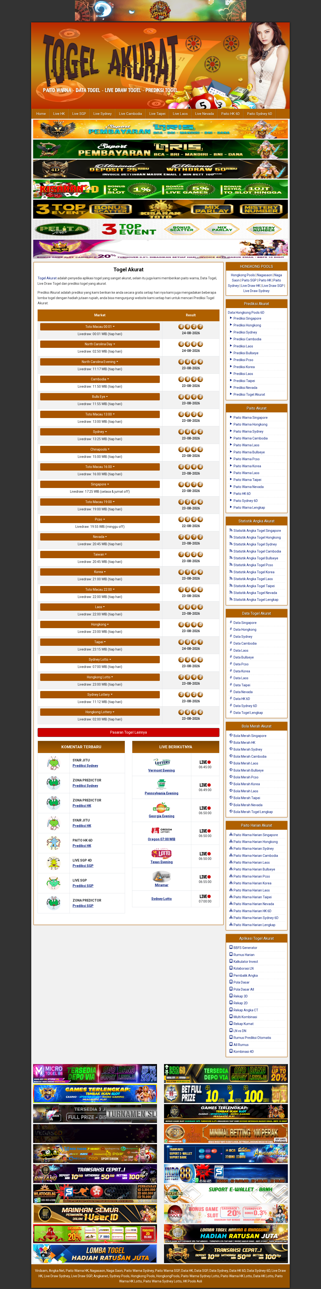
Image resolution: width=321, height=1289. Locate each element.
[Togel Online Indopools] (226, 1214)
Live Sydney (103, 114)
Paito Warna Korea (247, 466)
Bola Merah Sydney (247, 749)
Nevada (98, 537)
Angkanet (101, 1276)
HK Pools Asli (192, 1281)
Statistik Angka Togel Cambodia (257, 551)
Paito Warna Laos (246, 445)
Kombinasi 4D (243, 1051)
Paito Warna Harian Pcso (251, 876)
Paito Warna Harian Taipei (252, 897)
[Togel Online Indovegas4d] (226, 1254)
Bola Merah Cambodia (249, 756)
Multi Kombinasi (245, 1017)
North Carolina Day (98, 344)
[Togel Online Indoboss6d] (226, 1074)
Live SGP (79, 114)
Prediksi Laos (243, 346)
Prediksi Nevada (245, 388)
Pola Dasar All (243, 989)
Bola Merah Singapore (249, 736)
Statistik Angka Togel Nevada (255, 593)
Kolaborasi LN (243, 968)
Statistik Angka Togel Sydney (255, 544)
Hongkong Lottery (99, 712)
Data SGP (201, 1271)
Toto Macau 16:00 (98, 467)
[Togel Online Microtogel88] (95, 1074)
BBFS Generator (245, 948)
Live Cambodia (130, 114)
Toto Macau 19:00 (98, 502)
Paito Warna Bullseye (249, 452)
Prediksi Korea (244, 367)
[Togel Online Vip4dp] (226, 1114)
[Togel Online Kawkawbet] (95, 1114)
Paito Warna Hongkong (250, 424)
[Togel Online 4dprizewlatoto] (95, 1214)
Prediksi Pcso (243, 360)
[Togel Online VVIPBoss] (160, 129)
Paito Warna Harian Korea (252, 883)
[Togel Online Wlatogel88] (95, 1194)
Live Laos (180, 114)
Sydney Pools (119, 1276)
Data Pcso (241, 664)
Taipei (98, 642)
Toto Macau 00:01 (98, 327)
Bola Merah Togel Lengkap (253, 812)
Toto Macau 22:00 (98, 589)
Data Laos (240, 650)
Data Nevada (243, 692)
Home (41, 114)
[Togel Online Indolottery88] (226, 1174)
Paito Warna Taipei (247, 480)
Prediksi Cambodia (247, 339)
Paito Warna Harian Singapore (255, 835)
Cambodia (98, 379)
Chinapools (98, 449)
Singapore (98, 484)
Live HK (59, 114)
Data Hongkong (244, 629)
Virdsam (41, 1271)
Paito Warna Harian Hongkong (255, 842)
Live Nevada (204, 114)
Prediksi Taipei (244, 381)
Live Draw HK (250, 286)
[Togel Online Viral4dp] (160, 249)
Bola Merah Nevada (247, 805)
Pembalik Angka (245, 975)
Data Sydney (242, 636)
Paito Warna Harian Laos (251, 862)
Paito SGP (249, 280)
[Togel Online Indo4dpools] (95, 1254)
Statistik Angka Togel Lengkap (255, 600)
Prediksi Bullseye (245, 353)
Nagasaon (264, 275)
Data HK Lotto (263, 1276)
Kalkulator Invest (245, 962)
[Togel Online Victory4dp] (95, 1094)
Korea (98, 572)
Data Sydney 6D (245, 706)
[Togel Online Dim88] (160, 149)
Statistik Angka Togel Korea (253, 572)
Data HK (187, 1271)
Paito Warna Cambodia (250, 438)
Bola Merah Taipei (246, 798)
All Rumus (241, 1045)
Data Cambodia (245, 643)
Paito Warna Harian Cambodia (255, 856)
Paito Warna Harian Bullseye (254, 869)
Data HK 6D (241, 699)
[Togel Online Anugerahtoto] (226, 1154)
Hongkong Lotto (98, 677)
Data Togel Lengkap (248, 713)
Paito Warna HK (77, 1271)
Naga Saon (114, 1271)
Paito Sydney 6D (259, 114)
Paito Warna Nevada (248, 487)
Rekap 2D (240, 1003)
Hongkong (98, 624)
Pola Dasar (241, 982)
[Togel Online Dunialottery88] (226, 1134)
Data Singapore (245, 623)
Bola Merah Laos (245, 763)
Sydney (98, 432)
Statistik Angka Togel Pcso (253, 565)
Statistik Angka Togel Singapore (257, 531)
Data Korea (241, 671)
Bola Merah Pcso (245, 777)
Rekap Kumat (243, 1024)
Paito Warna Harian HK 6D (252, 911)
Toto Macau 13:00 (98, 414)
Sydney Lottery (98, 694)
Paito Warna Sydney (248, 431)
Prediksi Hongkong (247, 325)
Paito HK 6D (230, 114)
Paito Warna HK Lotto (236, 1276)
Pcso (98, 519)
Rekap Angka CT (245, 1010)
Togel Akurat (129, 269)
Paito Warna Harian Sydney (253, 848)
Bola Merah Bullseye (248, 770)
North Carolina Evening (98, 362)
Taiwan (98, 554)
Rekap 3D (240, 996)
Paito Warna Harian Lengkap (254, 925)
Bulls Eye (98, 396)
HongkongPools (168, 1276)
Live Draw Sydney (256, 291)
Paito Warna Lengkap (249, 507)
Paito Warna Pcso (246, 459)
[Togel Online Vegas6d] (95, 1134)
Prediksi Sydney (245, 332)
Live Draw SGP (273, 286)
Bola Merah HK (244, 742)
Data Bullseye (243, 657)
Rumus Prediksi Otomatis (252, 1038)
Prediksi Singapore (247, 318)
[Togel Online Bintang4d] (95, 1174)
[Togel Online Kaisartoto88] (95, 1234)
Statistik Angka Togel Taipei (254, 586)
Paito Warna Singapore (250, 417)
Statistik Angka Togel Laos (253, 579)
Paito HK (265, 280)
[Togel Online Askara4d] (95, 1154)
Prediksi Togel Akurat (249, 394)
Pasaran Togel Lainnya (128, 732)
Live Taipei (157, 114)
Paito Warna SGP (167, 1271)
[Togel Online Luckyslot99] (226, 1094)
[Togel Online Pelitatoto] (160, 229)
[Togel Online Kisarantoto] (160, 209)
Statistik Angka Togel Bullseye (255, 558)
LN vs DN (239, 1031)
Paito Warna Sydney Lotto (200, 1276)
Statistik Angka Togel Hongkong (257, 537)
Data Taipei (241, 685)
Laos (98, 607)
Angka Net (56, 1271)
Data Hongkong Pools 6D (246, 312)
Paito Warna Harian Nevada (253, 904)
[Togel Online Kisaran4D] (160, 189)
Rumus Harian (243, 955)
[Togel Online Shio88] (226, 1234)
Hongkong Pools (243, 275)
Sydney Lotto (98, 659)
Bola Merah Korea (246, 784)
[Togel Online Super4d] (160, 169)
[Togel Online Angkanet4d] (226, 1194)
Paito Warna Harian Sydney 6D (255, 918)
